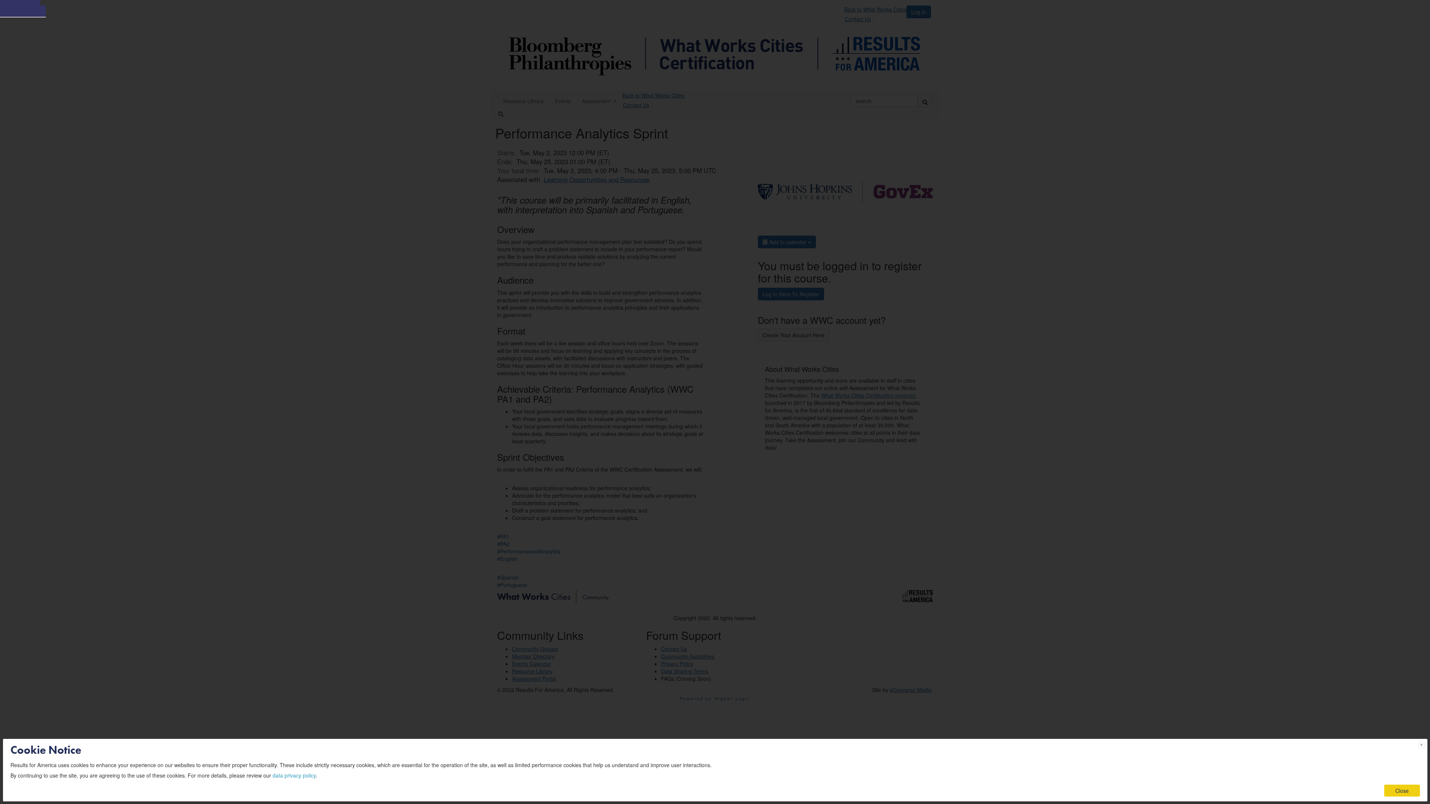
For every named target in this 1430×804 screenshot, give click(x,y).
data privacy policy (294, 775)
